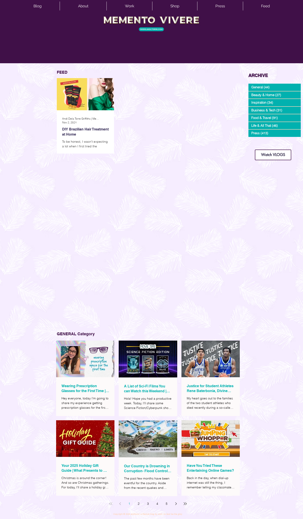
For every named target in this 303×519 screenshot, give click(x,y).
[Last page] (185, 504)
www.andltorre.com (259, 145)
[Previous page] (120, 504)
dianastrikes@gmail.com (273, 142)
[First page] (111, 504)
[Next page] (176, 504)
